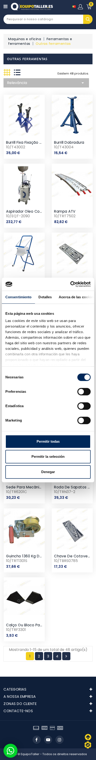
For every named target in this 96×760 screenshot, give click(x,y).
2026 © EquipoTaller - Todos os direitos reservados (48, 754)
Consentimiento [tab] (18, 297)
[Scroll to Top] (87, 744)
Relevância (46, 83)
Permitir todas (48, 441)
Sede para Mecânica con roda (34, 487)
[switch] (84, 391)
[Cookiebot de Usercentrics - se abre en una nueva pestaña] (70, 284)
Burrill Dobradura (69, 142)
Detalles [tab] (45, 297)
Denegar (48, 472)
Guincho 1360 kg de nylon (29, 556)
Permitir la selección (48, 456)
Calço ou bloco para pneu (30, 625)
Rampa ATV (64, 211)
